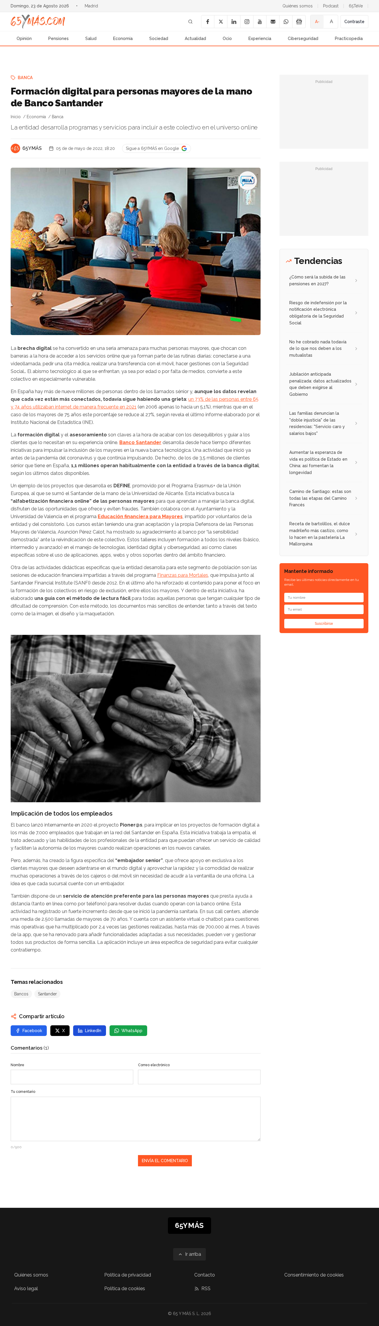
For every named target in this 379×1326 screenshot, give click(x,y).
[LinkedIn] (233, 21)
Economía (123, 38)
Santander (47, 994)
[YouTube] (259, 21)
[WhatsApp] (285, 21)
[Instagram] (246, 21)
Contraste (354, 21)
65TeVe (356, 6)
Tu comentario (23, 1092)
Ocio (227, 38)
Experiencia (259, 38)
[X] (220, 21)
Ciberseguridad (303, 38)
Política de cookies (124, 1288)
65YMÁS (32, 148)
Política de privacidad (127, 1275)
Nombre (17, 1065)
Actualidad (195, 38)
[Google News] (298, 21)
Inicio (16, 116)
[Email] (272, 21)
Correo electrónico (154, 1065)
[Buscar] (190, 22)
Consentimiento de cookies (314, 1275)
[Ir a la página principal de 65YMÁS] (38, 22)
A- (317, 21)
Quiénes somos (297, 6)
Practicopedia (349, 38)
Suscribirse (324, 624)
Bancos (21, 994)
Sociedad (158, 38)
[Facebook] (207, 21)
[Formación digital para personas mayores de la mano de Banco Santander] (247, 180)
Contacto (204, 1275)
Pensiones (58, 38)
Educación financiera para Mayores (140, 516)
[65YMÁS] (15, 148)
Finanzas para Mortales (182, 575)
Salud (91, 38)
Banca (25, 77)
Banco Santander (140, 442)
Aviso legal (26, 1288)
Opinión (24, 38)
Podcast (330, 6)
